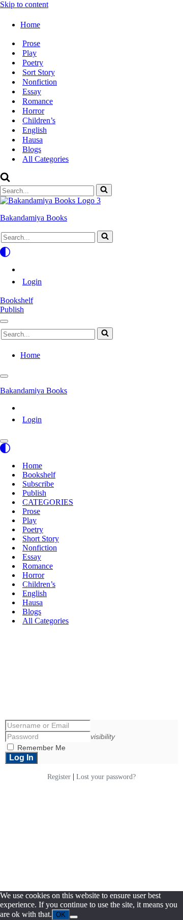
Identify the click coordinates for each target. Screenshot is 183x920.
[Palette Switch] (91, 252)
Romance (37, 101)
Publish (12, 309)
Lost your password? (106, 777)
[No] (74, 916)
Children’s (38, 120)
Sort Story (38, 72)
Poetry (32, 62)
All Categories (45, 159)
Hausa (32, 139)
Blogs (31, 149)
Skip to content (24, 4)
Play (29, 53)
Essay (31, 91)
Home (32, 465)
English (34, 130)
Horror (33, 110)
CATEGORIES (47, 502)
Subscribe (38, 484)
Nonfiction (39, 82)
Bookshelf (16, 300)
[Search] (5, 179)
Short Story (40, 538)
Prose (31, 43)
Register (59, 777)
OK (61, 914)
